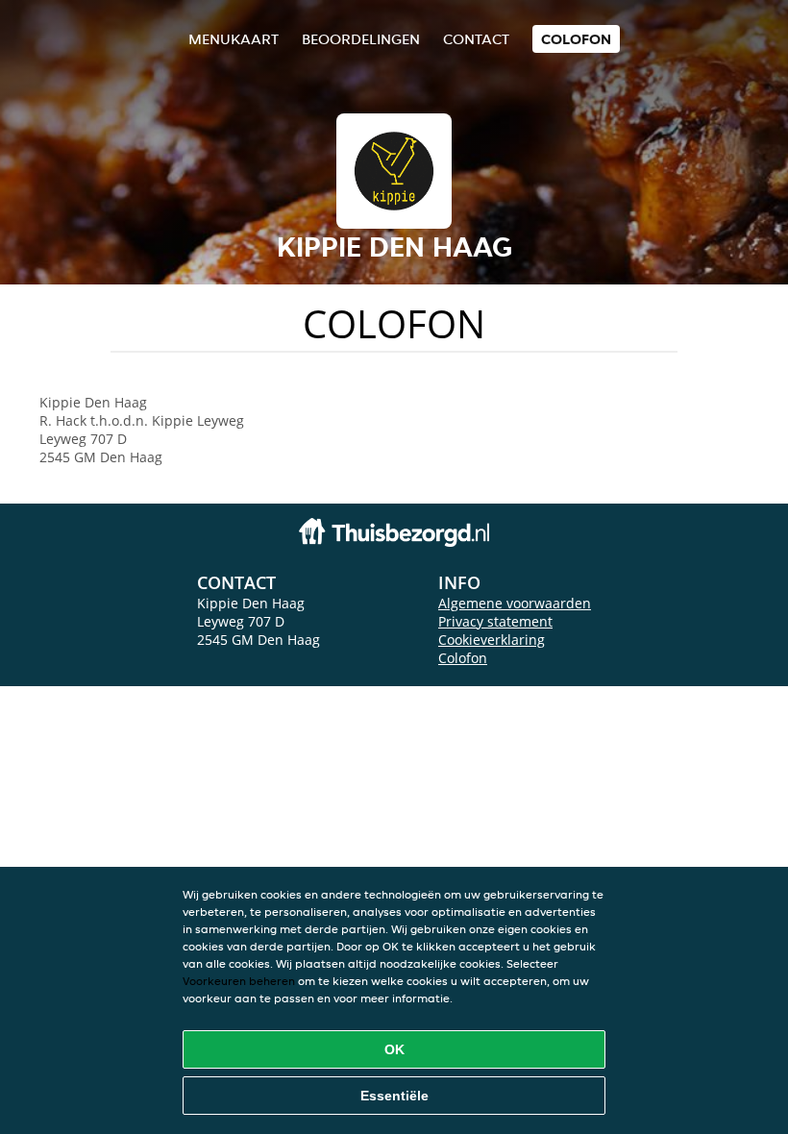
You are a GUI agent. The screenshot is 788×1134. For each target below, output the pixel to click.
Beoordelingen (361, 39)
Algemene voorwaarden (514, 603)
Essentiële (394, 1095)
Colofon (462, 658)
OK (394, 1049)
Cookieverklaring (491, 639)
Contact (476, 39)
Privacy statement (495, 621)
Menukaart (233, 39)
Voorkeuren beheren (239, 981)
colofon (576, 39)
